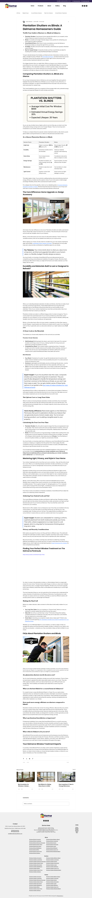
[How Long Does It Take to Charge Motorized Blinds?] (66, 777)
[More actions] (68, 21)
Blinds (77, 827)
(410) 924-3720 (86, 1)
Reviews (77, 830)
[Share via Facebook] (23, 758)
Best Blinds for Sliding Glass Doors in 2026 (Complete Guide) (44, 785)
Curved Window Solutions (36, 13)
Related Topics (26, 13)
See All (74, 769)
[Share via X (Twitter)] (26, 758)
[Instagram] (84, 6)
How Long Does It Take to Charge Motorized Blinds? (66, 785)
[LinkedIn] (86, 6)
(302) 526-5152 (77, 1)
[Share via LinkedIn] (29, 758)
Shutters (77, 828)
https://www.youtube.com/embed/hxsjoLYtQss (34, 554)
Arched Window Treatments (61, 13)
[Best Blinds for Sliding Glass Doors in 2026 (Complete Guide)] (46, 777)
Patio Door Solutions (48, 13)
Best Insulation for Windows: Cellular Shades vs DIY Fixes (23, 785)
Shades (76, 829)
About (77, 831)
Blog (77, 832)
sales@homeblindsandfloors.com (64, 1)
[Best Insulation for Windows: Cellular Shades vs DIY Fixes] (26, 777)
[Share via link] (32, 758)
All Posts (18, 13)
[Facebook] (82, 6)
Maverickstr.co (60, 895)
